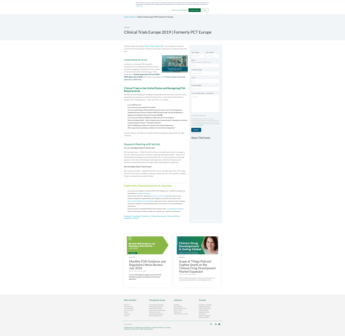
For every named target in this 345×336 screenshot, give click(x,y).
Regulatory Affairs (131, 218)
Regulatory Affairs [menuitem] (204, 306)
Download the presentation (175, 209)
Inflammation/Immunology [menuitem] (157, 310)
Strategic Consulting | (132, 216)
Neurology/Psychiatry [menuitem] (156, 306)
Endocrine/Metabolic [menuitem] (155, 308)
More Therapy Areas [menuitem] (155, 315)
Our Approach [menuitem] (128, 306)
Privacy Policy (200, 125)
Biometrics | (146, 216)
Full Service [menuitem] (177, 312)
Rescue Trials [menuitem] (178, 310)
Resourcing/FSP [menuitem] (204, 317)
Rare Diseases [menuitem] (178, 306)
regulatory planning (144, 193)
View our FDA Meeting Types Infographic (140, 201)
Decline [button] (205, 10)
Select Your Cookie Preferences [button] (179, 10)
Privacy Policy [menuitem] (128, 324)
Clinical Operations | (159, 216)
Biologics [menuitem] (177, 305)
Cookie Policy (139, 6)
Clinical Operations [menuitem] (205, 308)
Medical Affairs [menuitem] (204, 310)
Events (133, 17)
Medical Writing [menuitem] (204, 312)
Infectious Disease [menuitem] (154, 312)
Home (126, 17)
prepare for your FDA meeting (159, 196)
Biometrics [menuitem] (202, 314)
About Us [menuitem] (127, 305)
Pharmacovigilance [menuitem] (205, 315)
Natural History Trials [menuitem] (180, 314)
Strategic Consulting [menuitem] (205, 305)
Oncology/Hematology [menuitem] (156, 305)
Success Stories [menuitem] (128, 310)
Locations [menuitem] (127, 314)
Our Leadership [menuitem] (128, 308)
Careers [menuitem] (126, 315)
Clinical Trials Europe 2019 (154, 46)
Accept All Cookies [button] (194, 10)
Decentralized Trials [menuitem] (180, 308)
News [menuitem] (126, 312)
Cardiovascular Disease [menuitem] (156, 314)
